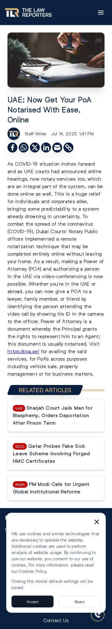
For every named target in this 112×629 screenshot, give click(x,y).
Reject (79, 601)
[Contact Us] (98, 615)
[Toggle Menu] (101, 12)
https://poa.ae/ (23, 351)
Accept (32, 601)
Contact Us (56, 620)
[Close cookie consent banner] (96, 522)
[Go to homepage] (28, 12)
